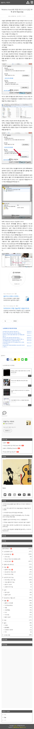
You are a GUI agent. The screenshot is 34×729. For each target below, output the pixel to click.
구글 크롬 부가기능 (18, 582)
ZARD (18, 625)
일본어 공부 (18, 594)
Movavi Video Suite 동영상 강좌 (18, 559)
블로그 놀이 (18, 617)
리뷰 (18, 620)
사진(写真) (18, 610)
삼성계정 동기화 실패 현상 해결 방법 (10, 331)
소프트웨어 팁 (13, 16)
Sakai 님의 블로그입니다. (9, 427)
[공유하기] (7, 321)
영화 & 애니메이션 (18, 564)
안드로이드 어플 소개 (18, 598)
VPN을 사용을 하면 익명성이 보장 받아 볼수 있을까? (16, 522)
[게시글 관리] (9, 321)
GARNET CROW (18, 629)
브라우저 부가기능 (18, 577)
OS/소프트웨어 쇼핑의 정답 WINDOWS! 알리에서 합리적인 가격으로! (11, 299)
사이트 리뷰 (18, 635)
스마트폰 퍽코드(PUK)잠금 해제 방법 (13, 512)
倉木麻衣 (18, 627)
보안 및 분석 (18, 561)
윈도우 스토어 (18, 584)
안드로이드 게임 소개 (18, 572)
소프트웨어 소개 (18, 551)
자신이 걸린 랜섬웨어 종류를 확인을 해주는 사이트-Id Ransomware (17, 530)
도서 (18, 612)
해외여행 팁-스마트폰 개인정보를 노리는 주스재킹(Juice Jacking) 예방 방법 (16, 516)
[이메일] (29, 495)
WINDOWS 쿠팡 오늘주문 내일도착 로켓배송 (16, 308)
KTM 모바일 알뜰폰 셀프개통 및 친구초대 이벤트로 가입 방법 (17, 504)
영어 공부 (18, 592)
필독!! (6, 442)
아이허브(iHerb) (18, 605)
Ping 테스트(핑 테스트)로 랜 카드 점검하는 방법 (12, 339)
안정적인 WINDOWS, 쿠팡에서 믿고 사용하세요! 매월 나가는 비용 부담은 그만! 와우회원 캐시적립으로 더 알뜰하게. (16, 311)
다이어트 (18, 614)
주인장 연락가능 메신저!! (10, 452)
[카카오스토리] (19, 359)
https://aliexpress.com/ (8, 293)
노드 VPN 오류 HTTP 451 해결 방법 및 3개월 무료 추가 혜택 (17, 509)
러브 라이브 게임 (18, 574)
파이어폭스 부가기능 (18, 579)
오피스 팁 (18, 556)
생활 (18, 600)
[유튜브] (19, 495)
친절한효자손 (16, 727)
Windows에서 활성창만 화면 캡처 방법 (11, 337)
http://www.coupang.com (9, 306)
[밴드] (26, 359)
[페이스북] (8, 359)
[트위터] (11, 359)
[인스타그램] (14, 495)
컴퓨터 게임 (18, 569)
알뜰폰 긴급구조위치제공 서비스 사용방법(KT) (15, 519)
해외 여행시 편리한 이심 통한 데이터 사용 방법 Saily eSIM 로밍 (16, 525)
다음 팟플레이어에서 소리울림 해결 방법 (11, 340)
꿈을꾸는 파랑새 (5, 2)
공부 (18, 590)
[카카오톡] (15, 359)
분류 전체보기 (17, 548)
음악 (18, 623)
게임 (18, 567)
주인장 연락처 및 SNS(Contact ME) (13, 445)
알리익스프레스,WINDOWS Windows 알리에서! (11, 296)
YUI (18, 632)
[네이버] (22, 359)
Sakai (15, 725)
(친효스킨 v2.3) (22, 727)
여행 (18, 607)
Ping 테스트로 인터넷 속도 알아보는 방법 (11, 333)
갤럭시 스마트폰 (18, 603)
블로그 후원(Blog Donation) (11, 448)
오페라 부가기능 (18, 587)
